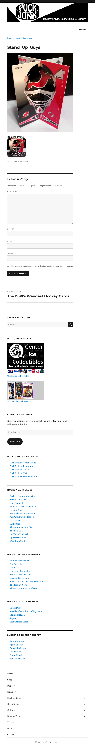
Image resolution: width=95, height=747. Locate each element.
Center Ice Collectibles (18, 376)
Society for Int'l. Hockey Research (26, 581)
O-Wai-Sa (15, 520)
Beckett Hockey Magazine (22, 496)
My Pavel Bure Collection (22, 517)
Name (10, 229)
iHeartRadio (16, 651)
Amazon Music (17, 641)
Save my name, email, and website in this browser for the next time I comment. (42, 266)
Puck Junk (15, 524)
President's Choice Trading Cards (26, 611)
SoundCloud (16, 655)
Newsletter (12, 692)
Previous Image (13, 38)
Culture (11, 710)
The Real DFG (16, 530)
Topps (13, 618)
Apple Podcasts (17, 645)
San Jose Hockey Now (20, 574)
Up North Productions (20, 534)
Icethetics (14, 567)
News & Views (14, 716)
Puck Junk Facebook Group (23, 462)
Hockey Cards (14, 698)
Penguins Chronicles (20, 571)
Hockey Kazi (16, 510)
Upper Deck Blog (18, 537)
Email (11, 241)
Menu (82, 30)
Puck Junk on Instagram (21, 466)
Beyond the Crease (19, 499)
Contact (11, 734)
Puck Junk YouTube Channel (23, 476)
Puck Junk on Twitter (20, 473)
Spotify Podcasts (18, 658)
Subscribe (15, 441)
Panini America (17, 615)
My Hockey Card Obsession (23, 513)
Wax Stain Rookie (18, 541)
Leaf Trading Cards (19, 622)
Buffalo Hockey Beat (20, 560)
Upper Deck (15, 608)
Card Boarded (16, 503)
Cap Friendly (16, 564)
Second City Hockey (19, 578)
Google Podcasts (18, 648)
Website (11, 253)
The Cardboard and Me (21, 527)
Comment (13, 192)
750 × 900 (24, 161)
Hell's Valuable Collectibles (23, 506)
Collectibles (13, 704)
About (10, 728)
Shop (9, 680)
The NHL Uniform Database (23, 588)
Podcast (11, 686)
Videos (10, 722)
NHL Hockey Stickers (17, 401)
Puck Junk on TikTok (20, 469)
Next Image (27, 38)
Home (10, 674)
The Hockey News (18, 585)
